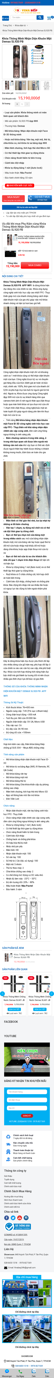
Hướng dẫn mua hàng (13, 1196)
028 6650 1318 (10, 1263)
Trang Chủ (7, 25)
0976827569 (42, 200)
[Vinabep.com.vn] (27, 10)
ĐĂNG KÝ (27, 1116)
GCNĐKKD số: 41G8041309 (15, 1235)
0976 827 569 (25, 1263)
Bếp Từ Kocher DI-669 (27, 251)
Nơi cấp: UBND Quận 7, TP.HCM (17, 1244)
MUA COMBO (34, 265)
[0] (49, 18)
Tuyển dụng (9, 1179)
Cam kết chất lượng (12, 1183)
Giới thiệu (8, 1176)
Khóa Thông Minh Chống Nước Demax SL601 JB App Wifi (28, 1000)
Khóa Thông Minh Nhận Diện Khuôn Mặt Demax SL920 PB (31, 237)
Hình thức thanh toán (13, 1200)
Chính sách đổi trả (12, 1207)
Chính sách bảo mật (12, 1186)
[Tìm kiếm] (40, 17)
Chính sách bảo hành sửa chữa (17, 1203)
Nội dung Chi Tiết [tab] (13, 276)
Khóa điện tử (20, 25)
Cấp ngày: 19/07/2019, (14, 1239)
